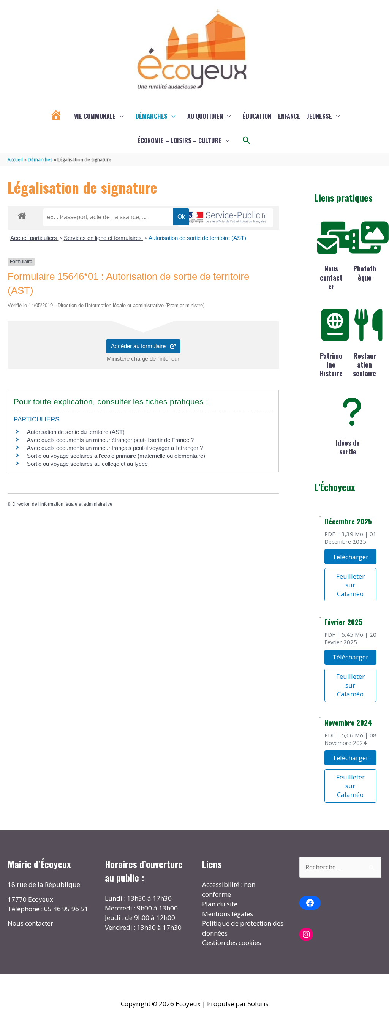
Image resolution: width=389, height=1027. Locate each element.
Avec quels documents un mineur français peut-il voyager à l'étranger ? (115, 448)
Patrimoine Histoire (331, 365)
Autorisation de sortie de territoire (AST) (197, 238)
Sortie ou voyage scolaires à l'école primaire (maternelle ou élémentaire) (116, 456)
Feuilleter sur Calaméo (350, 585)
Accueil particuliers (34, 238)
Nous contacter (331, 277)
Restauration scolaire (364, 365)
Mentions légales (227, 913)
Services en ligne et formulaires (103, 238)
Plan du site (219, 903)
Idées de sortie (348, 447)
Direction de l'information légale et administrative (62, 504)
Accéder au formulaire (140, 346)
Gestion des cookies (231, 942)
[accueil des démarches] (21, 214)
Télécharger (350, 556)
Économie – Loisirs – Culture (179, 140)
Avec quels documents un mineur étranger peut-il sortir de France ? (110, 440)
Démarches (152, 116)
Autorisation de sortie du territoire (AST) (76, 432)
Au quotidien (205, 116)
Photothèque (364, 272)
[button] (246, 140)
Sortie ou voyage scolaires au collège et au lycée (87, 464)
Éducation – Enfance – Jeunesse (287, 116)
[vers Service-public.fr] (225, 217)
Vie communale (95, 116)
